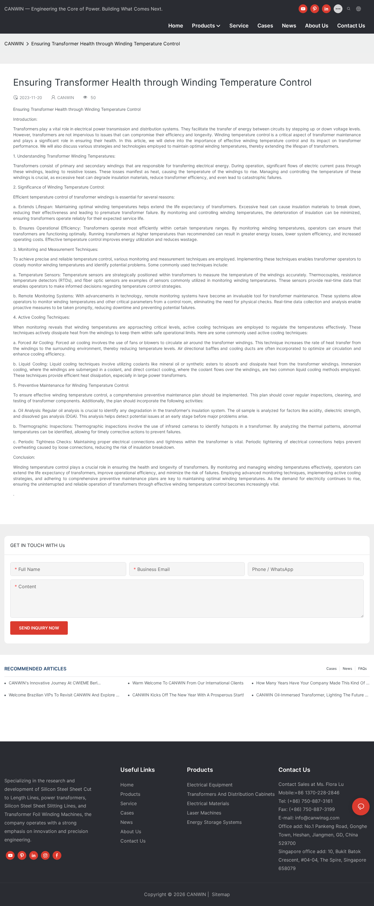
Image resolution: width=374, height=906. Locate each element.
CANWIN (14, 43)
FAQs (362, 668)
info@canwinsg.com (317, 818)
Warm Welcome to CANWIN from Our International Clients (187, 682)
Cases (331, 668)
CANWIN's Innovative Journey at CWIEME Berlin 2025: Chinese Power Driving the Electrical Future (55, 682)
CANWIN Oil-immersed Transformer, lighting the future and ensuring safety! (313, 694)
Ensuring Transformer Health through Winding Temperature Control (105, 43)
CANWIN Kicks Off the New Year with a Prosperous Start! (188, 694)
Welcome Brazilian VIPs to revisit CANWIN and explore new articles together (65, 694)
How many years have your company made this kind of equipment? (313, 682)
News (347, 668)
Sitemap (220, 894)
